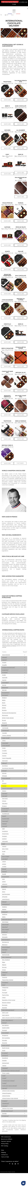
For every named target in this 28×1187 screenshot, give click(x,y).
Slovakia (4, 1040)
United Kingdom (6, 1093)
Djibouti (4, 763)
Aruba (4, 675)
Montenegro (6, 939)
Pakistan (5, 972)
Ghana (4, 801)
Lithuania (4, 897)
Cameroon (5, 730)
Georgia (4, 796)
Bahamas (5, 687)
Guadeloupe (5, 814)
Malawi (4, 909)
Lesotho (4, 887)
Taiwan (4, 1065)
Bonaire (4, 710)
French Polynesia (7, 788)
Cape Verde (6, 738)
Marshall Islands (7, 919)
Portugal (4, 992)
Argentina (5, 670)
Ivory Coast (5, 856)
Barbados (5, 695)
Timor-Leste (5, 1073)
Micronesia (5, 929)
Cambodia (5, 728)
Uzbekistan (5, 1103)
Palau (4, 975)
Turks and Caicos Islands (9, 1086)
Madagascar (6, 904)
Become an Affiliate (6, 1139)
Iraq (3, 844)
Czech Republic (6, 758)
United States (6, 1096)
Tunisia (4, 1083)
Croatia (4, 751)
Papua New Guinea (7, 980)
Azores (4, 685)
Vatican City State (7, 1108)
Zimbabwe (5, 1116)
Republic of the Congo (8, 1000)
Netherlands (5, 955)
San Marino (5, 1025)
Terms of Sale (5, 1157)
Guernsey (5, 821)
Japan (4, 861)
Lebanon (4, 884)
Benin (3, 703)
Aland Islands (6, 655)
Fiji (2, 781)
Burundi (4, 725)
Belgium (4, 698)
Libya (3, 892)
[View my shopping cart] (1, 15)
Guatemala (5, 819)
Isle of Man (5, 849)
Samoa (4, 1023)
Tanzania (5, 1068)
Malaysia (5, 912)
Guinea (4, 824)
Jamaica (5, 859)
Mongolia (4, 937)
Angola (4, 662)
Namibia (4, 950)
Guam (4, 816)
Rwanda (4, 1008)
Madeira (4, 907)
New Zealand (6, 960)
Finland (4, 783)
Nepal (4, 952)
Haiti (3, 829)
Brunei (4, 720)
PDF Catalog (4, 1146)
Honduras (5, 831)
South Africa (6, 1045)
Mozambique (6, 947)
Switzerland (5, 1063)
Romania (4, 1005)
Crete (4, 748)
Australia (4, 677)
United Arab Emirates (8, 1091)
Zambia (4, 1113)
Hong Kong (5, 834)
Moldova (5, 932)
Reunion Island (6, 1002)
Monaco (4, 934)
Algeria (4, 660)
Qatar (4, 997)
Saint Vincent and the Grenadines (12, 1018)
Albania (4, 657)
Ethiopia (4, 776)
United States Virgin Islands (10, 1098)
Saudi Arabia (5, 1028)
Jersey (4, 864)
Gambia (4, 793)
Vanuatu (5, 1106)
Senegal (4, 1030)
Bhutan (4, 705)
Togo (4, 1076)
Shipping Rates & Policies (9, 645)
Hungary (4, 836)
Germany (5, 798)
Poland (4, 990)
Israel (3, 851)
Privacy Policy (4, 1143)
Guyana (4, 826)
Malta (3, 917)
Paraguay (5, 982)
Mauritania (5, 924)
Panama (4, 977)
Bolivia (4, 708)
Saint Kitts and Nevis (8, 1010)
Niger (3, 962)
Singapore (5, 1035)
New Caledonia (6, 957)
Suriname (5, 1055)
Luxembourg (5, 899)
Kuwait (4, 874)
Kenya (4, 869)
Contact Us (4, 1154)
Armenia (5, 672)
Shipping (3, 1152)
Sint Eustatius (6, 1038)
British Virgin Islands (8, 718)
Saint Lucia (5, 1013)
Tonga (4, 1078)
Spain (3, 1050)
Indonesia (5, 841)
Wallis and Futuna (7, 1111)
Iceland (4, 839)
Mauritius (5, 927)
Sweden (4, 1060)
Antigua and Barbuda (8, 667)
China (3, 740)
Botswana (5, 715)
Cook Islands (6, 745)
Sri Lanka (5, 1053)
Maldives (4, 914)
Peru (3, 985)
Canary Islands (6, 735)
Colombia (5, 743)
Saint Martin (5, 1015)
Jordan (4, 866)
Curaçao (4, 753)
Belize (3, 700)
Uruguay (4, 1101)
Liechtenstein (6, 894)
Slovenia (4, 1043)
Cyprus (4, 756)
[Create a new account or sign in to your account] (27, 8)
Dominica (5, 766)
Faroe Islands (6, 778)
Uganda (4, 1088)
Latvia (4, 881)
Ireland (4, 846)
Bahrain (4, 690)
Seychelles (5, 1033)
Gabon (4, 791)
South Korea (5, 1048)
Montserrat (5, 942)
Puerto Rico (5, 995)
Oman (4, 970)
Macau (4, 902)
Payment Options (6, 1141)
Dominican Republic (8, 768)
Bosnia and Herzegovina (9, 713)
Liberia (4, 889)
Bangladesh (5, 693)
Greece (4, 806)
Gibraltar (4, 803)
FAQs (2, 1150)
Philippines (5, 987)
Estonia (4, 773)
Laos (3, 879)
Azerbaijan (5, 682)
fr (7, 15)
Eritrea (4, 771)
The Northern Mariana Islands (11, 1071)
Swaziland (5, 1058)
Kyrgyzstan (5, 876)
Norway (4, 967)
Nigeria (4, 965)
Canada (4, 733)
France (4, 786)
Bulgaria (4, 723)
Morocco (4, 945)
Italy (3, 854)
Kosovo (4, 871)
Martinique (5, 922)
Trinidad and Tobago (8, 1081)
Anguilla (4, 665)
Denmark (5, 761)
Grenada (5, 811)
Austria (4, 680)
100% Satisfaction (6, 1137)
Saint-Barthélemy (7, 1020)
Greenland (5, 808)
